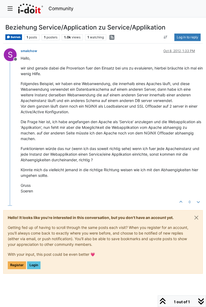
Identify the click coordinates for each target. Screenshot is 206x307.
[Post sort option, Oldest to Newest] (165, 37)
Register (17, 265)
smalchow (29, 51)
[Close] (196, 217)
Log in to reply (187, 37)
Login (34, 265)
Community (61, 8)
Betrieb (15, 37)
